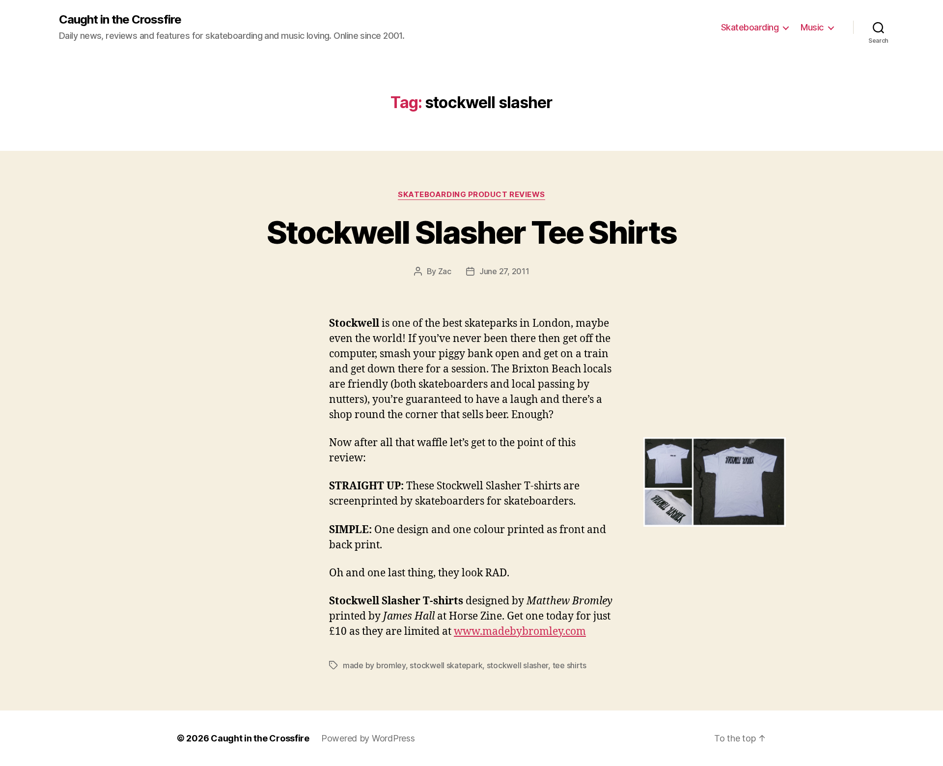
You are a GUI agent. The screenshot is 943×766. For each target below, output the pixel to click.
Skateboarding (750, 27)
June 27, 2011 (504, 271)
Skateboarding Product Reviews (471, 194)
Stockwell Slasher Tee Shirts (472, 232)
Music (812, 27)
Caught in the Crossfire (120, 20)
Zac (444, 271)
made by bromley (374, 665)
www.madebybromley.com (520, 631)
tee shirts (569, 665)
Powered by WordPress (368, 738)
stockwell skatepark (446, 665)
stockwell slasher (517, 665)
